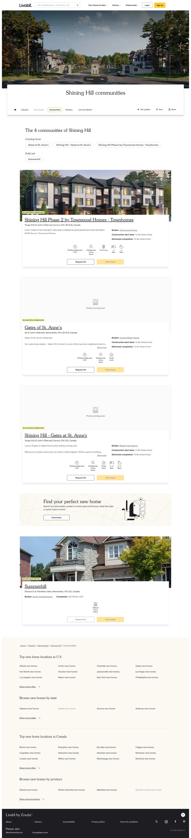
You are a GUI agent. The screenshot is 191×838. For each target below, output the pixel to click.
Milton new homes (66, 758)
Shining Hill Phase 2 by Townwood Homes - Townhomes (79, 220)
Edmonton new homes (68, 753)
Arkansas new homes (145, 708)
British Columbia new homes (71, 790)
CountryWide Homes (129, 338)
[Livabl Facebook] (175, 821)
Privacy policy (98, 822)
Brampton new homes (68, 747)
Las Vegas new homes (146, 671)
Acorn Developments (42, 596)
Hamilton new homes (107, 753)
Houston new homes (67, 671)
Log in (147, 5)
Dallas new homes (144, 666)
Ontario (31, 646)
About (8, 822)
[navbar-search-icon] (77, 5)
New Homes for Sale (97, 5)
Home (23, 646)
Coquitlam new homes (29, 753)
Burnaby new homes (106, 747)
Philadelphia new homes (147, 677)
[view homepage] (25, 5)
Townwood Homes (128, 230)
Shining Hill (56, 646)
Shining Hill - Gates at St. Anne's (56, 435)
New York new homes (107, 677)
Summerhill (35, 586)
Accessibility (69, 822)
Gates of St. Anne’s (43, 328)
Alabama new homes (29, 708)
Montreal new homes (145, 758)
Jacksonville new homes (108, 671)
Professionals (131, 5)
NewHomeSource (14, 832)
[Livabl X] (156, 821)
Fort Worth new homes (30, 671)
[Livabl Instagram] (166, 821)
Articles (115, 5)
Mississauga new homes (108, 758)
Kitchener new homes (146, 753)
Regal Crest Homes (129, 445)
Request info (80, 262)
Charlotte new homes (107, 666)
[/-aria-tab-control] (15, 110)
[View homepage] (15, 109)
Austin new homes (66, 666)
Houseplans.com (40, 832)
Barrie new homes (27, 747)
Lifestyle (24, 110)
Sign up (160, 5)
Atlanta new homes (28, 666)
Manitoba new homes (107, 790)
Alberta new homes (28, 790)
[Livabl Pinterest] (184, 821)
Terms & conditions (129, 822)
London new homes (28, 758)
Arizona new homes (106, 708)
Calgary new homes (145, 747)
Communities (55, 110)
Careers (38, 822)
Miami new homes (66, 677)
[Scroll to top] (183, 815)
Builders (69, 110)
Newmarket (43, 646)
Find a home (56, 518)
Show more (102, 347)
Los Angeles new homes (30, 677)
